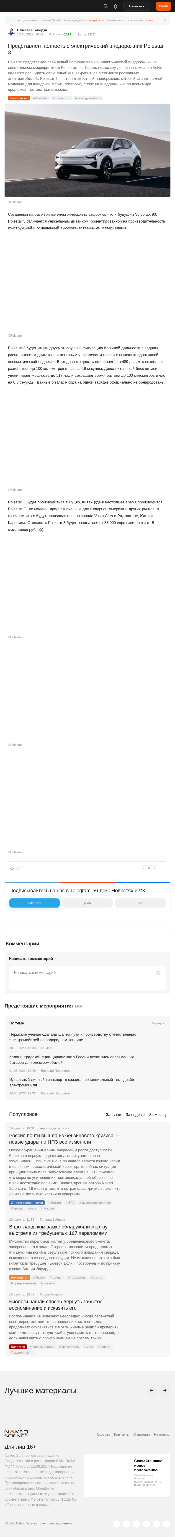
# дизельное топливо (95, 1202)
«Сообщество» (94, 20)
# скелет (97, 1277)
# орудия (56, 1277)
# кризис (17, 1208)
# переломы (77, 1277)
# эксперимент (22, 1352)
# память (104, 1347)
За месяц (157, 1114)
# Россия (47, 1208)
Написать (136, 6)
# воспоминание (42, 1347)
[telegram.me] (156, 1524)
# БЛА (70, 1202)
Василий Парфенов (55, 1070)
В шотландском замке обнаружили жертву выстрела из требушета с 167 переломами (58, 1230)
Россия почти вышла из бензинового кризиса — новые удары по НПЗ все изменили (64, 1139)
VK (141, 903)
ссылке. (149, 20)
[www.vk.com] (126, 1524)
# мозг (88, 1347)
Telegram (34, 903)
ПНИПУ (46, 1048)
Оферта (103, 1434)
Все (78, 1006)
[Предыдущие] (151, 1390)
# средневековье (23, 1283)
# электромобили (88, 98)
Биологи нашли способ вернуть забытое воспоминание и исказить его (56, 1305)
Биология (18, 1347)
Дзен (87, 903)
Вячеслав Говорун (32, 30)
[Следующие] (165, 1390)
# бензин (54, 1202)
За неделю (135, 1114)
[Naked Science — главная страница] (28, 6)
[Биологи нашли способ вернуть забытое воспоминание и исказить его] (146, 1318)
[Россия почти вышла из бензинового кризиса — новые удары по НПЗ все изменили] (146, 1152)
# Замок (39, 1277)
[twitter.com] (116, 1524)
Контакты (122, 1434)
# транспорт (62, 98)
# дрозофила (69, 1347)
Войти (163, 6)
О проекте (141, 1434)
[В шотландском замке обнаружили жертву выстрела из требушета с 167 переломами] (146, 1244)
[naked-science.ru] (166, 1524)
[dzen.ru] (146, 1524)
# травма (47, 1283)
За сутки (113, 1114)
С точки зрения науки (27, 1202)
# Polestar (40, 98)
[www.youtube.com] (136, 1524)
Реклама (161, 1434)
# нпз (32, 1208)
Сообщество (19, 98)
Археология (19, 1277)
